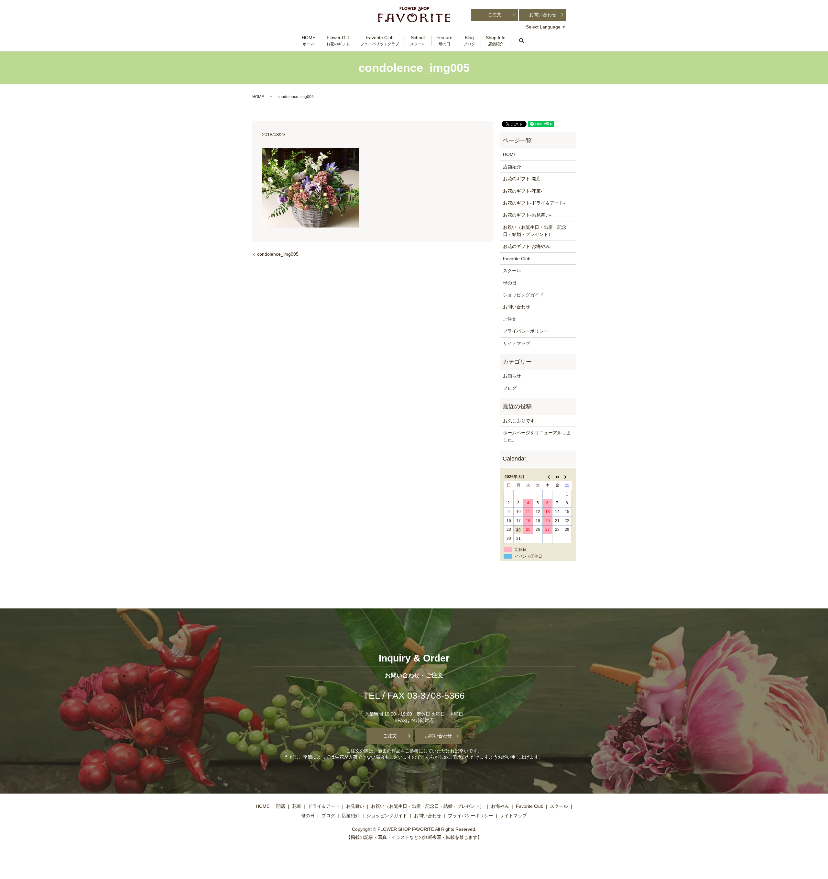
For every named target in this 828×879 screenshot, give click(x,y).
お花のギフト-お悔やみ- (527, 246)
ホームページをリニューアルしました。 (537, 436)
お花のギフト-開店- (522, 178)
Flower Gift (338, 40)
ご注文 (494, 14)
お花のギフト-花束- (522, 191)
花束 (296, 806)
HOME (308, 40)
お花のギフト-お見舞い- (527, 214)
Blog (469, 40)
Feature (444, 40)
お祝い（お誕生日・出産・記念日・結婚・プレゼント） (534, 231)
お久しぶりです (519, 420)
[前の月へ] (547, 477)
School (418, 40)
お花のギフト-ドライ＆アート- (534, 203)
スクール (512, 270)
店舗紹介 (512, 166)
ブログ (510, 388)
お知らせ (512, 375)
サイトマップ (516, 343)
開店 (280, 806)
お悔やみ (500, 806)
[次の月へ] (567, 477)
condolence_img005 (278, 254)
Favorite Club (379, 40)
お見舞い (355, 806)
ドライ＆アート (324, 806)
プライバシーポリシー (525, 331)
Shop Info (496, 40)
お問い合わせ (542, 14)
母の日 (510, 282)
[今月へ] (557, 477)
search (521, 41)
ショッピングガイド (523, 294)
